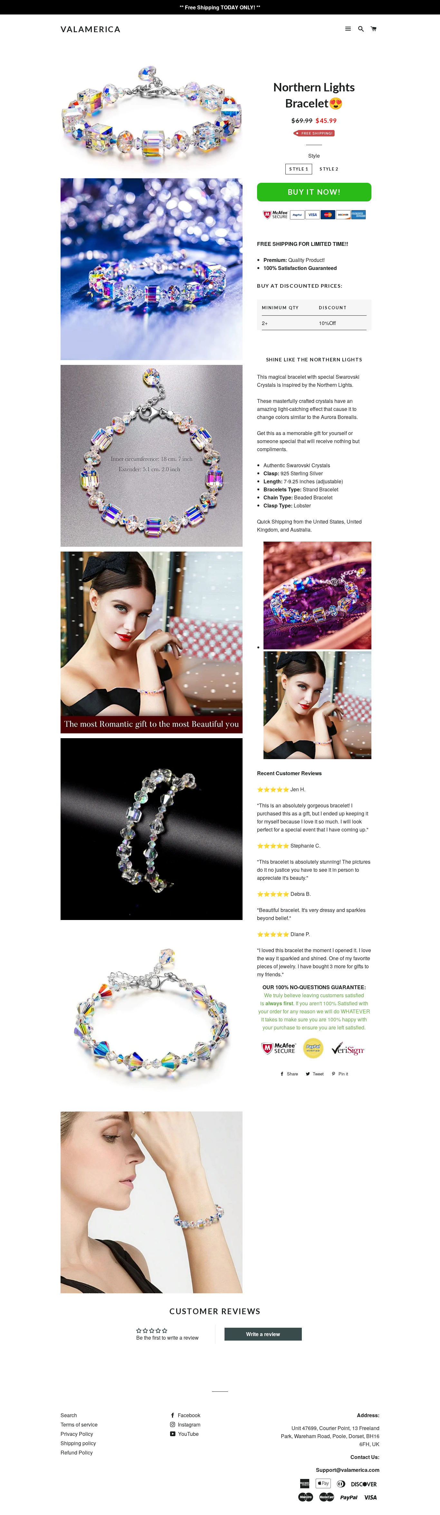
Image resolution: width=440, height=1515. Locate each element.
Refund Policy (77, 1452)
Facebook (188, 1415)
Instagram (188, 1424)
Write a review (263, 1334)
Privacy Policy (77, 1433)
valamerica (91, 29)
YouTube (188, 1433)
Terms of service (79, 1424)
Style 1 (298, 169)
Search (69, 1415)
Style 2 (329, 169)
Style (314, 155)
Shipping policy (78, 1443)
